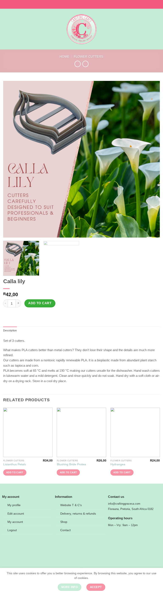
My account (15, 522)
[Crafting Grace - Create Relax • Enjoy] (82, 29)
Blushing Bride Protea (71, 464)
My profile (14, 505)
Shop (63, 522)
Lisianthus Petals (14, 464)
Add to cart (39, 303)
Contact (65, 530)
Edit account (15, 513)
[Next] (151, 159)
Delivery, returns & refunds (78, 513)
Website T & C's (71, 505)
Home (64, 56)
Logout (12, 530)
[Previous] (11, 159)
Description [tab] (10, 330)
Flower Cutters (88, 56)
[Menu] (5, 29)
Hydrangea (117, 464)
